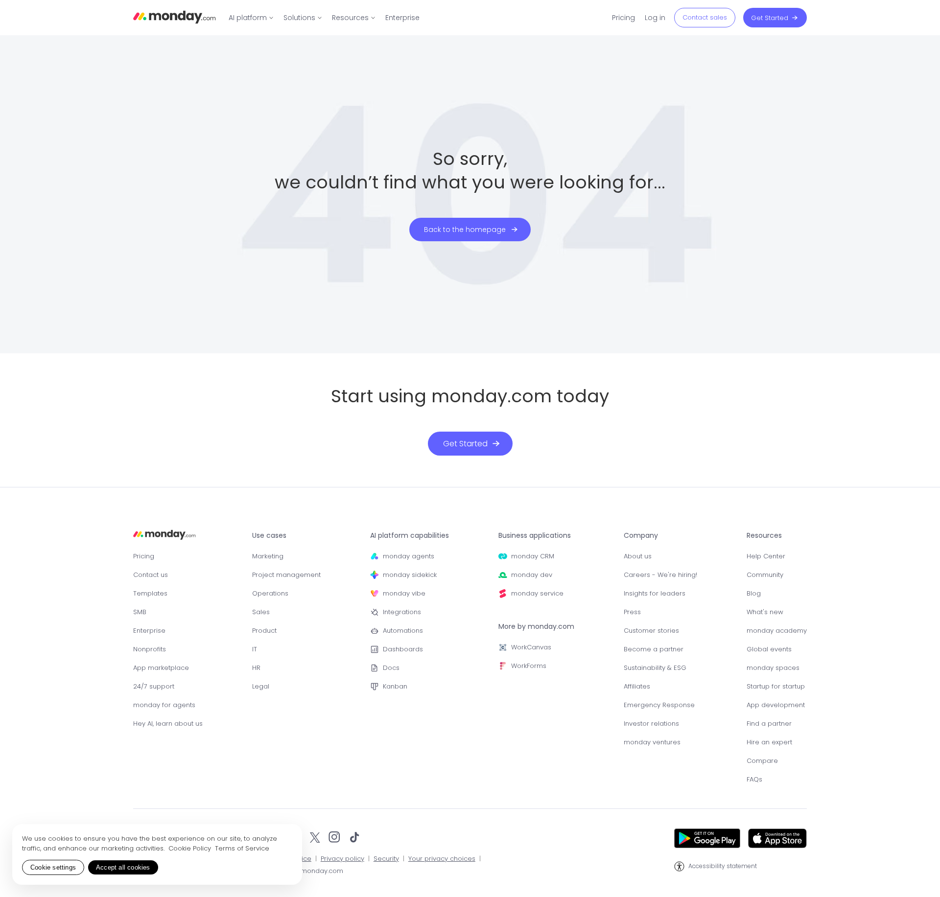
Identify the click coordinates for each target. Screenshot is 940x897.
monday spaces (773, 667)
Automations (403, 630)
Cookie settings (53, 867)
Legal (260, 686)
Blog (754, 593)
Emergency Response (659, 705)
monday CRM (532, 556)
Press (632, 612)
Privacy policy (342, 859)
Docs (391, 667)
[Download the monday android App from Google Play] (707, 838)
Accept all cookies (123, 867)
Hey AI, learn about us (168, 723)
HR (256, 667)
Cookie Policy (190, 848)
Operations (270, 593)
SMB (139, 612)
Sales (261, 612)
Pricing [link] (623, 18)
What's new (765, 612)
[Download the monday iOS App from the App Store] (777, 838)
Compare (762, 760)
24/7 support (153, 686)
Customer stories (651, 630)
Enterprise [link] (402, 18)
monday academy (777, 630)
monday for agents (164, 705)
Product (264, 630)
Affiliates (637, 686)
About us (638, 556)
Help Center (766, 556)
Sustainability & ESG (655, 667)
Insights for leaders (654, 593)
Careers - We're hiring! (660, 574)
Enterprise (149, 630)
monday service (537, 593)
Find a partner (769, 723)
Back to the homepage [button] (465, 229)
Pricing (143, 556)
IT (254, 649)
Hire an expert (769, 742)
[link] (251, 17)
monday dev (531, 574)
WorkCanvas (531, 647)
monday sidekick (410, 574)
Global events (769, 649)
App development (776, 705)
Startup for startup (776, 686)
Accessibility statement (722, 866)
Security (386, 859)
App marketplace (161, 667)
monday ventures (652, 742)
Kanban (395, 686)
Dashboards (403, 649)
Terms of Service (242, 848)
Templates (150, 593)
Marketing (267, 556)
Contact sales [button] (704, 17)
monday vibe (404, 593)
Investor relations (651, 723)
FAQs (754, 779)
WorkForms (528, 665)
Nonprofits (149, 649)
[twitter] (315, 838)
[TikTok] (354, 838)
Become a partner (653, 649)
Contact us (150, 574)
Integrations (402, 612)
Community (765, 574)
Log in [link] (655, 18)
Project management (286, 574)
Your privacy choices (441, 859)
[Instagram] (335, 838)
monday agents (408, 556)
